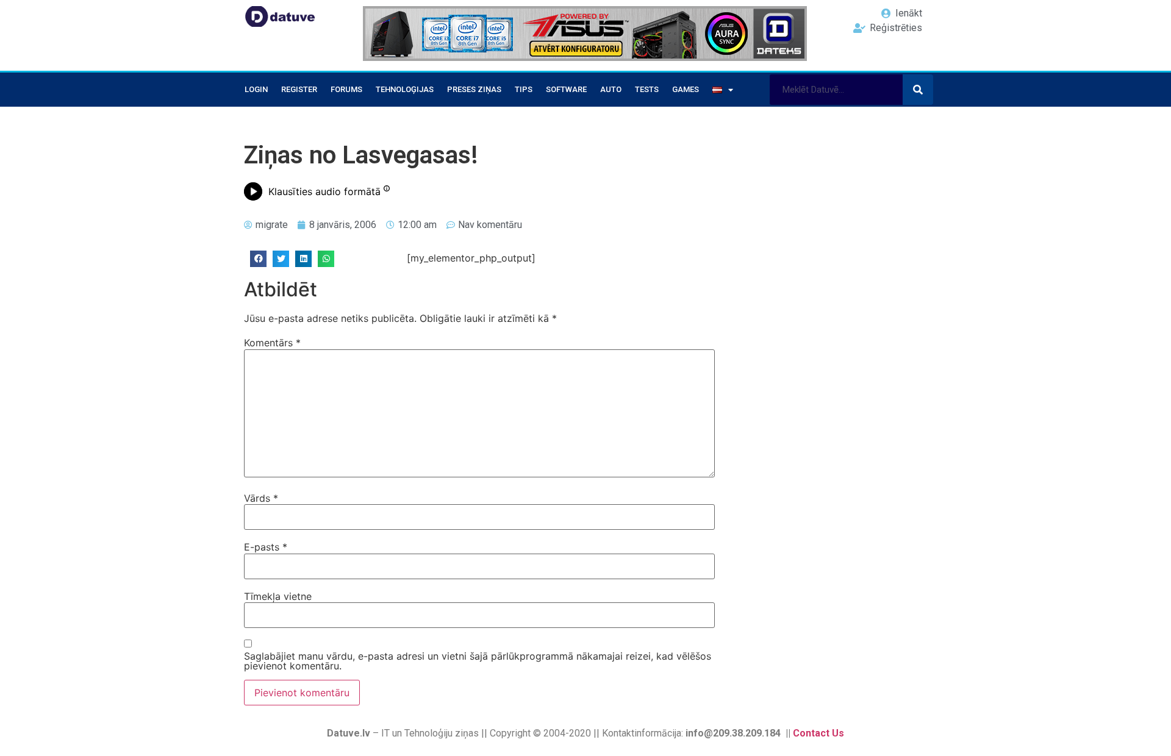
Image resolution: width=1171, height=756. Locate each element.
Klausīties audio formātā (324, 191)
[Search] (918, 89)
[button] (258, 259)
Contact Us (818, 733)
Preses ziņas (474, 89)
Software (566, 89)
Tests (647, 89)
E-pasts (265, 547)
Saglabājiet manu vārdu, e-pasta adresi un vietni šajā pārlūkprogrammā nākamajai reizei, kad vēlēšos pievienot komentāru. (477, 661)
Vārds (261, 498)
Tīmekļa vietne (278, 596)
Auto (610, 89)
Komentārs (272, 343)
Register (299, 89)
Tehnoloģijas (405, 89)
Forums (346, 89)
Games (685, 89)
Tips (523, 89)
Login (256, 89)
